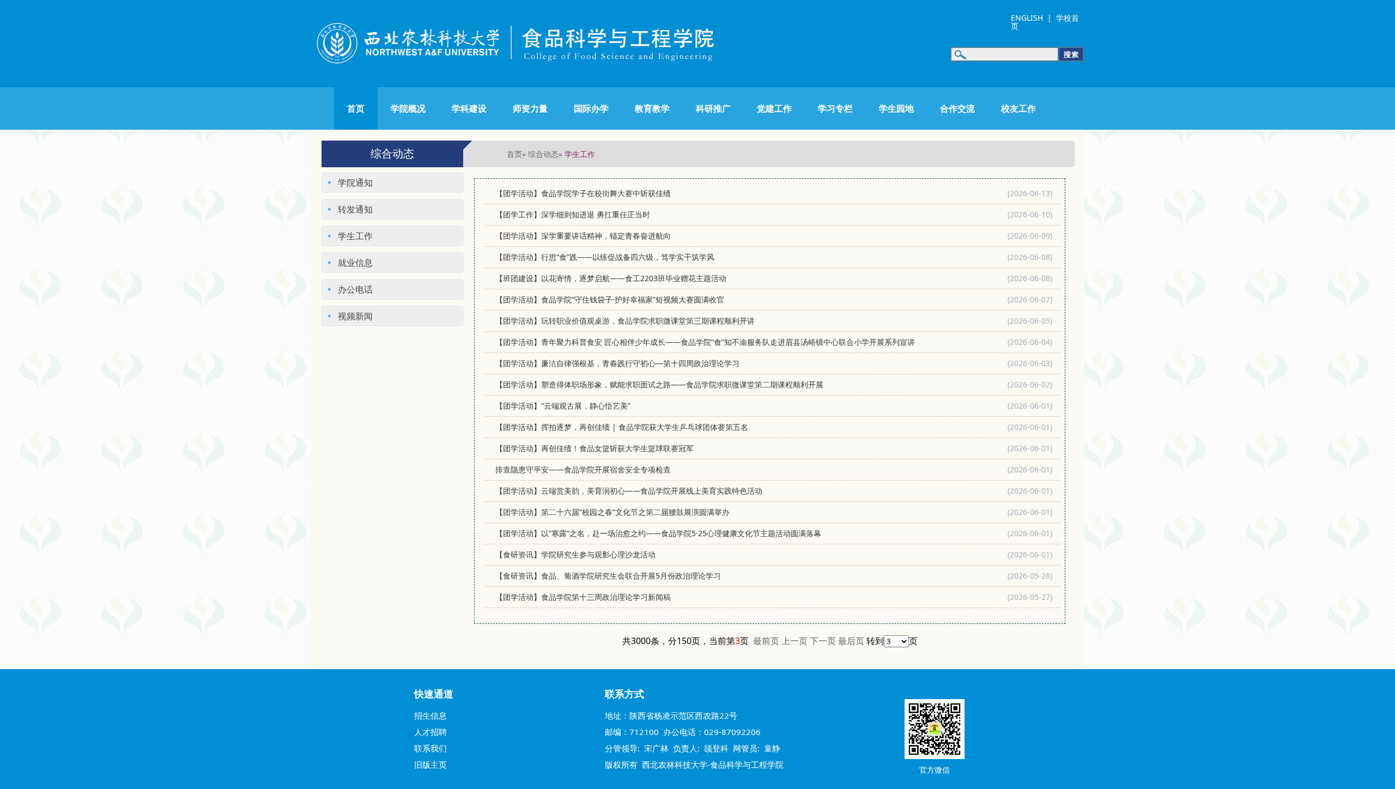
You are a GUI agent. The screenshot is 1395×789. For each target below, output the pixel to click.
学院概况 (408, 108)
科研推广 (713, 108)
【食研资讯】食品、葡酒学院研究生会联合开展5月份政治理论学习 (608, 575)
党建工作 (774, 108)
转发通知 (355, 209)
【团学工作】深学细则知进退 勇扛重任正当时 (573, 214)
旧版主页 (430, 764)
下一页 (823, 641)
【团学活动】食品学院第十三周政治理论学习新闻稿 (584, 597)
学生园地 (896, 108)
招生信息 (430, 715)
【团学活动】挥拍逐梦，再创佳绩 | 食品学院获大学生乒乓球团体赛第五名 (621, 427)
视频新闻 (355, 316)
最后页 (851, 641)
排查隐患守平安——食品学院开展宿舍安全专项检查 (583, 469)
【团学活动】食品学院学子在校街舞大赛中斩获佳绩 (583, 193)
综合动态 (543, 154)
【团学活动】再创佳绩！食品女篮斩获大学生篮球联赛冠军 (594, 448)
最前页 (766, 641)
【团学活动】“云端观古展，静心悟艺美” (562, 405)
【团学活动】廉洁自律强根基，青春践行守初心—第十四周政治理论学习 (617, 363)
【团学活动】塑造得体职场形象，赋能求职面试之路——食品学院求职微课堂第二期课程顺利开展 (659, 384)
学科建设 (469, 108)
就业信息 (355, 263)
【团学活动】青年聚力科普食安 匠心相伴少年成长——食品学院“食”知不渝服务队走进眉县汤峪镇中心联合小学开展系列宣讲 (705, 342)
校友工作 (1018, 108)
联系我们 (430, 748)
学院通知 (355, 183)
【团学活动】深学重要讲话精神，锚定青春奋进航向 (583, 235)
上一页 (794, 641)
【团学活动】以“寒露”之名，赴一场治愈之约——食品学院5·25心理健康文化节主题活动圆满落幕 (658, 533)
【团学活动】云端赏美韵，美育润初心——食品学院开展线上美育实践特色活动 (628, 490)
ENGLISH (1027, 18)
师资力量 (530, 108)
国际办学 (591, 108)
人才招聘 (430, 731)
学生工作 (355, 236)
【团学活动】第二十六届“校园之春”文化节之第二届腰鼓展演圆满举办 (612, 512)
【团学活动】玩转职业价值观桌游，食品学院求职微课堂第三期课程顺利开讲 (625, 320)
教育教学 (652, 108)
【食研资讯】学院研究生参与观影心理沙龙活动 (575, 554)
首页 (356, 108)
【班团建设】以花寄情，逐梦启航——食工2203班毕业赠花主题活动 (610, 278)
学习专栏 (835, 108)
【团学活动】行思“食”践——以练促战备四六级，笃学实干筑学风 (604, 257)
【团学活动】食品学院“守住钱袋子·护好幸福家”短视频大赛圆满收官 (609, 299)
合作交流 (957, 108)
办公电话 (355, 289)
